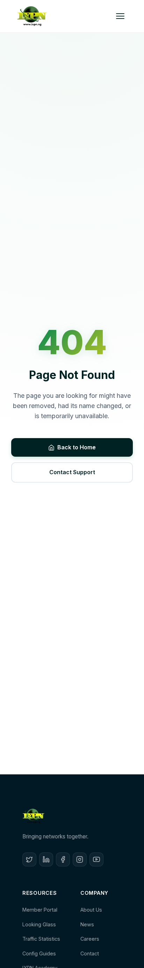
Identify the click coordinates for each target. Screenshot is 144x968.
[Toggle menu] (120, 16)
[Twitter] (29, 859)
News (87, 924)
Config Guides (39, 953)
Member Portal (39, 910)
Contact (89, 953)
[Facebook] (63, 859)
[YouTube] (96, 859)
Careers (89, 939)
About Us (91, 910)
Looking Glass (39, 924)
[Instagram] (80, 859)
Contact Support (72, 472)
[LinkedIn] (46, 859)
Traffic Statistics (41, 939)
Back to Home (76, 447)
